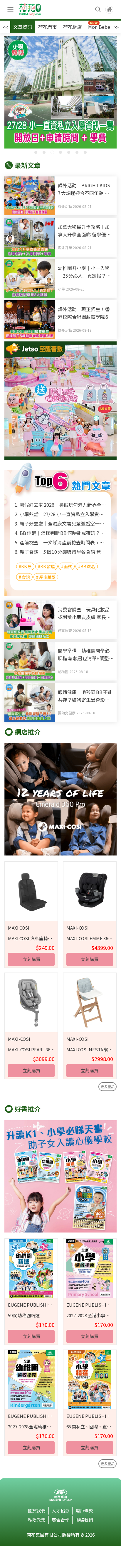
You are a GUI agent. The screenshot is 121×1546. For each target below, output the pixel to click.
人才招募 (60, 1510)
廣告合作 (60, 1520)
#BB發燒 (46, 566)
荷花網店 (72, 26)
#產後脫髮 (46, 577)
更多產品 (107, 1086)
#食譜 (24, 577)
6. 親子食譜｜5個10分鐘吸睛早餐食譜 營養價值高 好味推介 (60, 551)
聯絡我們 (84, 1520)
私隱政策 (37, 1520)
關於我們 (37, 1510)
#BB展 (25, 566)
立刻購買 (31, 959)
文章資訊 (22, 26)
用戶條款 (84, 1510)
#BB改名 (86, 566)
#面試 (66, 566)
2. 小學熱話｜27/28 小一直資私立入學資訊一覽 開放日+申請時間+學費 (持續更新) (60, 514)
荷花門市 (47, 26)
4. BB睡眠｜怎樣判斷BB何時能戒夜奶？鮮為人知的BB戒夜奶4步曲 (60, 532)
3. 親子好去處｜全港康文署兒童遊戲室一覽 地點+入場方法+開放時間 (60, 523)
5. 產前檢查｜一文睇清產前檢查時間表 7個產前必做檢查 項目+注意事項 (60, 542)
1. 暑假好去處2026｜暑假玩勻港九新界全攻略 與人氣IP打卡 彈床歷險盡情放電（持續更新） (60, 504)
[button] (36, 152)
